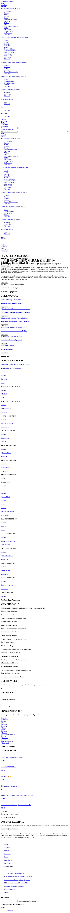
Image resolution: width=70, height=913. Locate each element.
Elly (5, 24)
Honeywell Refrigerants (11, 26)
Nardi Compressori (9, 83)
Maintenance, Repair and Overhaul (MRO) (13, 76)
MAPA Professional (10, 52)
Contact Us (4, 829)
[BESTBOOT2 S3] (35, 585)
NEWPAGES (10, 910)
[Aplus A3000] (35, 497)
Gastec (6, 47)
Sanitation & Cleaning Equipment (10, 89)
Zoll (5, 102)
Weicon (6, 23)
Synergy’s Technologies (11, 72)
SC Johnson (7, 57)
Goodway (7, 92)
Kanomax (7, 67)
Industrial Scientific (9, 50)
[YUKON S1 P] (35, 409)
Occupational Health (7, 99)
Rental (2, 107)
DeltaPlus (7, 45)
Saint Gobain (8, 55)
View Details (3, 375)
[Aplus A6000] (35, 482)
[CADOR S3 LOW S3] (35, 541)
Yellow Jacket (8, 33)
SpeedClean (7, 94)
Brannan (6, 13)
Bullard (6, 44)
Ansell (6, 40)
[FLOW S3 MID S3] (35, 423)
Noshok (6, 70)
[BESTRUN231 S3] (35, 556)
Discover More (5, 268)
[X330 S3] (35, 379)
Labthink (7, 68)
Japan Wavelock (9, 81)
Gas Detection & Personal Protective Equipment (14, 37)
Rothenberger (8, 29)
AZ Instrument (8, 11)
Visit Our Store (13, 829)
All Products (4, 113)
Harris (6, 18)
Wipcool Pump (8, 31)
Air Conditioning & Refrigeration (10, 8)
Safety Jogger (8, 54)
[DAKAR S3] (35, 438)
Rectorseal (7, 21)
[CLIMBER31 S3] (35, 467)
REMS (6, 28)
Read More (4, 282)
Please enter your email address (27, 901)
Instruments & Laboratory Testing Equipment (14, 62)
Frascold (6, 16)
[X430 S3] (35, 394)
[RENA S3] (35, 526)
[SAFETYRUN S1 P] (35, 511)
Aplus (6, 42)
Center (6, 14)
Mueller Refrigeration (10, 19)
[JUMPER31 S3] (35, 453)
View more (4, 811)
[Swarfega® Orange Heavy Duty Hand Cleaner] (35, 364)
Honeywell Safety (9, 49)
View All (7, 34)
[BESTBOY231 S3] (35, 570)
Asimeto (6, 65)
